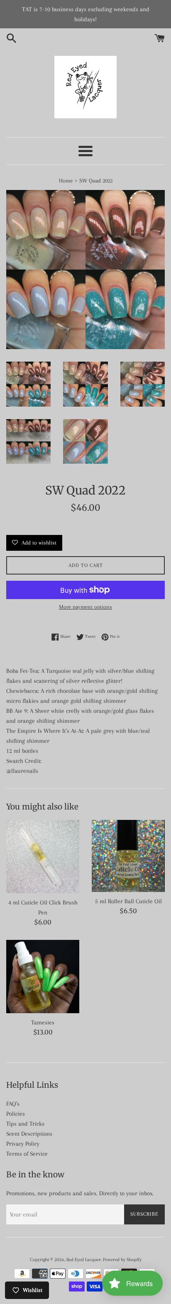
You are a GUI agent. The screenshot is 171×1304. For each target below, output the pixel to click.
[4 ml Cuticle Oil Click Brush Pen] (42, 856)
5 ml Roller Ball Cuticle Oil (128, 901)
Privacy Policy (22, 1143)
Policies (15, 1113)
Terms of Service (27, 1153)
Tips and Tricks (25, 1123)
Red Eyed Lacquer (83, 1259)
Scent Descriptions (29, 1133)
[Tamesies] (42, 976)
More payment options (85, 607)
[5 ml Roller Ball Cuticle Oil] (128, 856)
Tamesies (42, 1022)
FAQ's (13, 1103)
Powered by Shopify (122, 1259)
